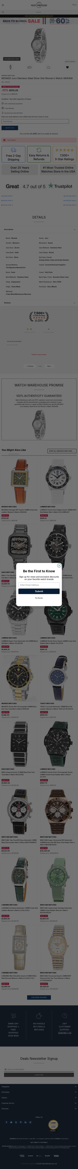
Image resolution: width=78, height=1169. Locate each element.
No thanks (39, 598)
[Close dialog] (59, 565)
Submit (39, 591)
